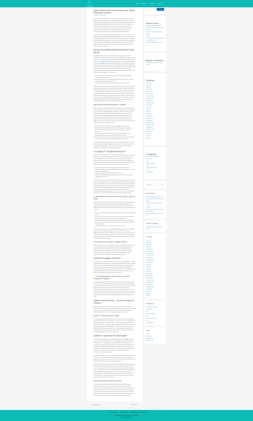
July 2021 (148, 133)
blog (147, 161)
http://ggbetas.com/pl (104, 63)
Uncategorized (97, 15)
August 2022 (149, 104)
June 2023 (148, 82)
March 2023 (149, 89)
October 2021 (149, 127)
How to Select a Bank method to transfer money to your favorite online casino (155, 27)
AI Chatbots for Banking (151, 156)
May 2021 (148, 138)
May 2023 (148, 84)
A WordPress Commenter (152, 62)
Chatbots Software (150, 163)
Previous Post (96, 404)
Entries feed (149, 336)
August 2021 (149, 131)
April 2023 (148, 87)
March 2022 (149, 116)
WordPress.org (149, 340)
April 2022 (148, 113)
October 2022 (149, 100)
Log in (147, 334)
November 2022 (150, 98)
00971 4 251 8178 (112, 412)
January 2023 (149, 93)
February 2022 (149, 118)
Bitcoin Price (149, 158)
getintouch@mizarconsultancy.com (139, 412)
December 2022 (150, 96)
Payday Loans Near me (151, 167)
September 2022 (150, 102)
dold (147, 165)
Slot (147, 169)
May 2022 (148, 111)
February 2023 (149, 91)
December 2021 (150, 122)
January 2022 (149, 120)
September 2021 (150, 129)
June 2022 (148, 109)
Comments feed (150, 338)
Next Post (134, 404)
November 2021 (150, 124)
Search (160, 9)
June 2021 (148, 136)
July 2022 (148, 107)
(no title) (148, 36)
